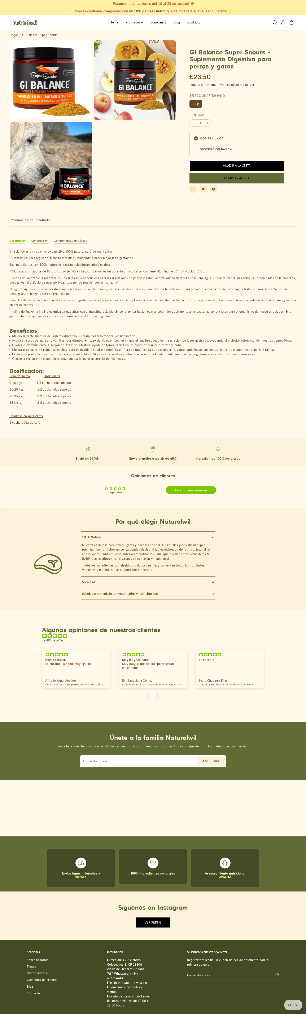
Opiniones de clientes (42, 980)
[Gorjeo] (203, 189)
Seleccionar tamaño (207, 95)
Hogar (13, 35)
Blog (177, 22)
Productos (133, 22)
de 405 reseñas (53, 640)
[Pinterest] (213, 189)
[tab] (17, 241)
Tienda (31, 966)
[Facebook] (193, 189)
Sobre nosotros (38, 960)
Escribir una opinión (191, 490)
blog (195, 354)
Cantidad (197, 115)
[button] (150, 696)
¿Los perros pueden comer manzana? (92, 282)
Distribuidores (37, 973)
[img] (155, 635)
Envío (220, 84)
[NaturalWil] (25, 22)
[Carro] (291, 22)
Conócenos (158, 22)
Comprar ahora (236, 178)
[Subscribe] (277, 975)
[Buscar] (275, 22)
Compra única (211, 138)
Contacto (193, 22)
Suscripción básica (216, 149)
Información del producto (29, 220)
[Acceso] (283, 22)
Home (114, 22)
